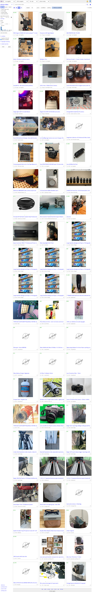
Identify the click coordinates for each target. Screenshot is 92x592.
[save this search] (90, 4)
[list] (14, 8)
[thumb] (16, 8)
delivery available (5, 39)
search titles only (5, 9)
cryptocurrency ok (5, 38)
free (3, 22)
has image (4, 10)
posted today (4, 12)
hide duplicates (5, 13)
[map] (21, 8)
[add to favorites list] (14, 35)
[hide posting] (37, 35)
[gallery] (19, 8)
